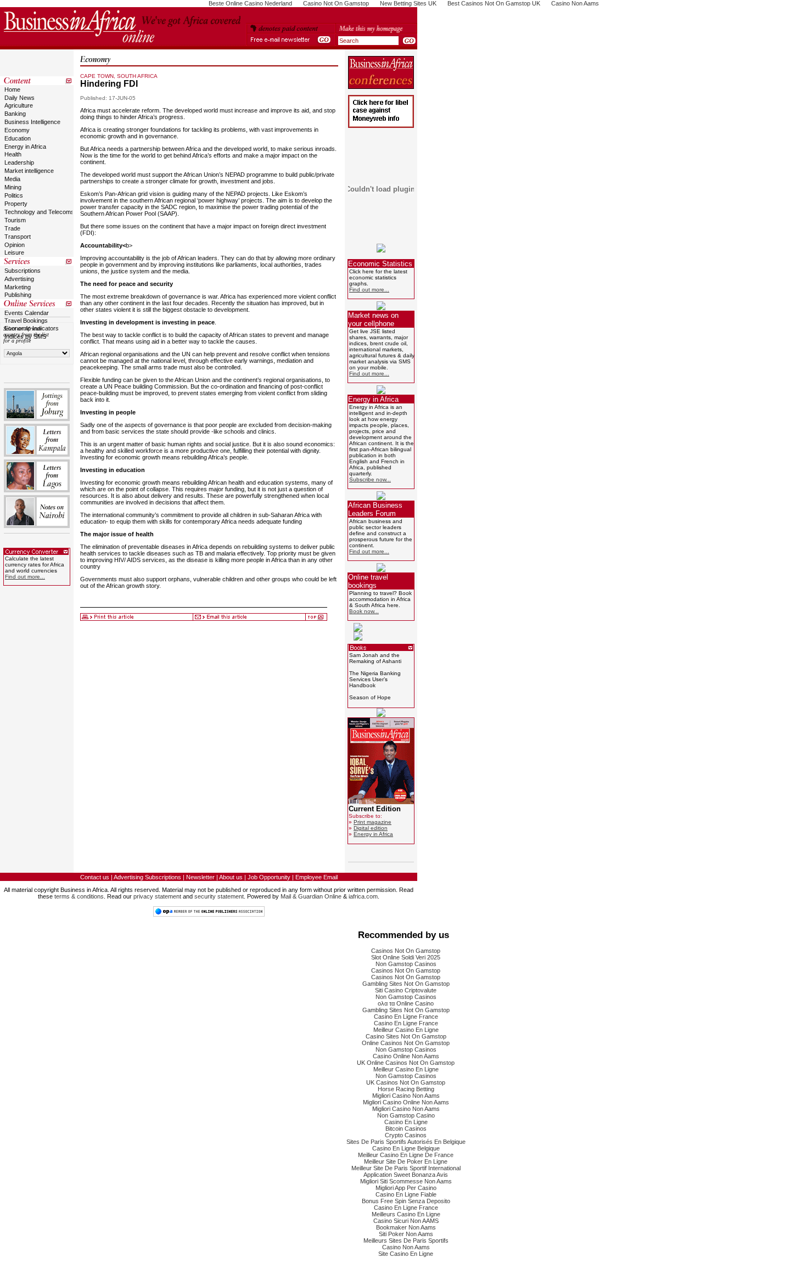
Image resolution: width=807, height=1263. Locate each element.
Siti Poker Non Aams (406, 1234)
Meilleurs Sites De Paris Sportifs (406, 1240)
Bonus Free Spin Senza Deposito (406, 1201)
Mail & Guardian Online (311, 896)
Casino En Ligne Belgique (406, 1148)
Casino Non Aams (406, 1247)
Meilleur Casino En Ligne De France (405, 1155)
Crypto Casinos (406, 1135)
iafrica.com (363, 896)
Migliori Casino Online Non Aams (406, 1102)
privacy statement (157, 896)
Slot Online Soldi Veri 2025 (405, 957)
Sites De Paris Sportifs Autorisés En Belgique (406, 1141)
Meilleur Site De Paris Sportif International (406, 1168)
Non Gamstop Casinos (406, 964)
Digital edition (371, 828)
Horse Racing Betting (406, 1089)
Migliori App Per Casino (406, 1188)
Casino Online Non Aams (406, 1056)
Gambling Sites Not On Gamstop (406, 983)
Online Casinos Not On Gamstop (406, 1043)
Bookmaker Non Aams (406, 1227)
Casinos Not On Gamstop (405, 950)
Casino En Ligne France (406, 1016)
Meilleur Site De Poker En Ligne (405, 1161)
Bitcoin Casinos (406, 1128)
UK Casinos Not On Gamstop (405, 1082)
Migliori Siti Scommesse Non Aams (406, 1181)
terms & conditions (79, 896)
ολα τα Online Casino (406, 1003)
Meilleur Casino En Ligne (406, 1029)
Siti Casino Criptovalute (405, 990)
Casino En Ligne (406, 1122)
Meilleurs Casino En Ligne (406, 1214)
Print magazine (372, 822)
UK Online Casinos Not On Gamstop (406, 1062)
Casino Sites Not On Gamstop (406, 1036)
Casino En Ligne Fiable (406, 1194)
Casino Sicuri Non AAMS (406, 1220)
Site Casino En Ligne (405, 1253)
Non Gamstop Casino (406, 1115)
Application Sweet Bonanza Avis (405, 1174)
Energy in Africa (373, 834)
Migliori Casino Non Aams (406, 1095)
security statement (219, 896)
